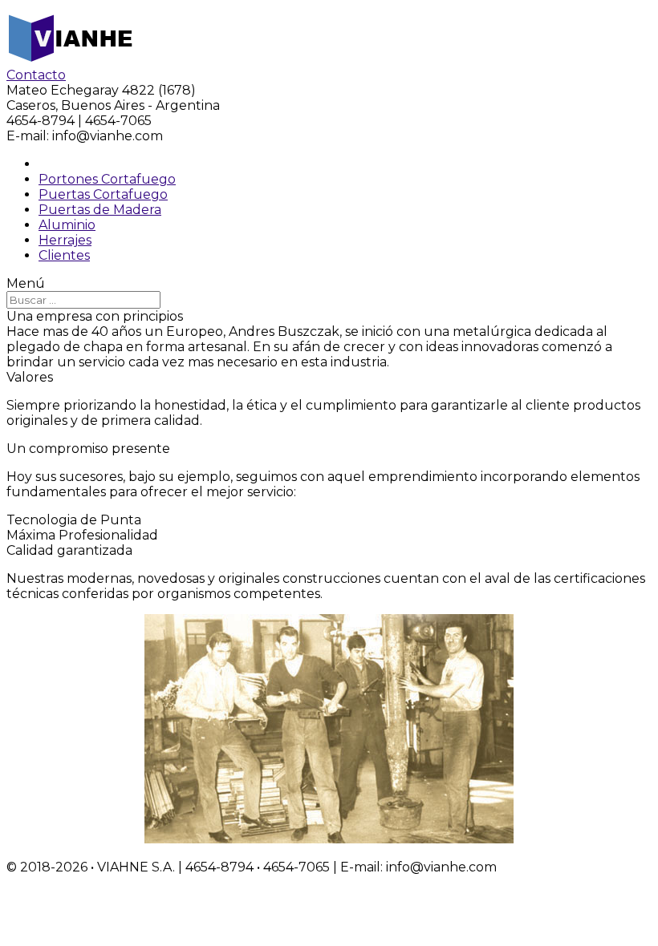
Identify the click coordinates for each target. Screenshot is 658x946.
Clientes (64, 255)
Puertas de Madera (100, 209)
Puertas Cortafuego (103, 194)
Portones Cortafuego (107, 179)
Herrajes (65, 240)
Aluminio (67, 224)
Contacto (36, 75)
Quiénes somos (87, 164)
